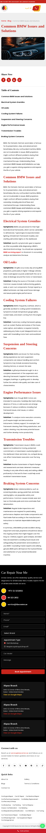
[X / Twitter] (20, 765)
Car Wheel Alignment (8, 818)
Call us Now (24, 831)
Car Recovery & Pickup (8, 801)
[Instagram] (9, 765)
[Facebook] (3, 765)
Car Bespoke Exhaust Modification (12, 811)
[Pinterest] (31, 765)
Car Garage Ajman (7, 820)
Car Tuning (40, 811)
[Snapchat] (37, 765)
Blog (9, 21)
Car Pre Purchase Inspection (10, 799)
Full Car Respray (28, 805)
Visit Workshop (12, 643)
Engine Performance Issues (13, 125)
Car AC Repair (19, 796)
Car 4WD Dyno (30, 811)
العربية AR (28, 8)
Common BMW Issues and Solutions (17, 96)
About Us (4, 779)
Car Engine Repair (7, 796)
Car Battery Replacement (29, 799)
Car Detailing (23, 808)
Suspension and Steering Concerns (16, 119)
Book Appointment (23, 671)
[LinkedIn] (14, 765)
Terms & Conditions (31, 784)
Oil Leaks (5, 108)
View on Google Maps (12, 695)
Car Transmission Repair (9, 815)
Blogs (3, 784)
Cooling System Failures (11, 113)
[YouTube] (26, 765)
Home (3, 21)
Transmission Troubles (11, 131)
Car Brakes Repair (25, 815)
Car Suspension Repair (24, 818)
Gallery (26, 779)
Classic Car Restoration (9, 808)
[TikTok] (42, 765)
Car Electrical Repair (32, 796)
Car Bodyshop (6, 805)
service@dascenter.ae (19, 753)
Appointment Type (12, 640)
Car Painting (17, 805)
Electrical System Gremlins (13, 102)
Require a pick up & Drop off (17, 647)
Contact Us (5, 788)
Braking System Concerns (12, 136)
